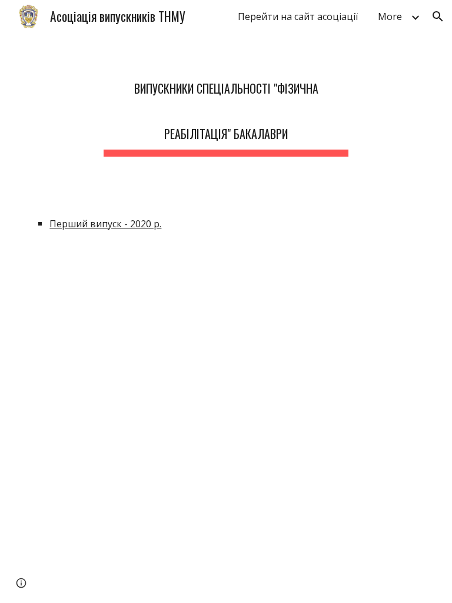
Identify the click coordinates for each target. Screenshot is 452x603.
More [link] (390, 16)
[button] (438, 16)
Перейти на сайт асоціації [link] (298, 16)
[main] (226, 105)
